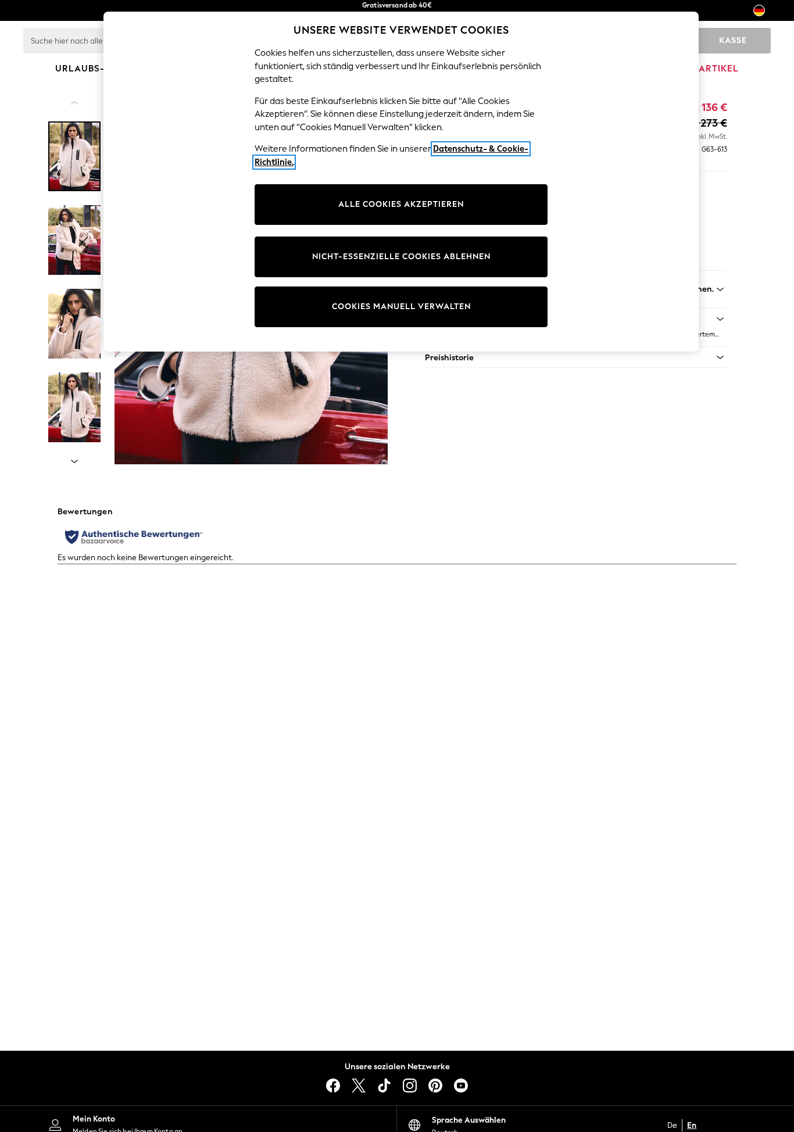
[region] (401, 182)
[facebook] (333, 1085)
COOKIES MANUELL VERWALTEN (401, 306)
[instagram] (410, 1085)
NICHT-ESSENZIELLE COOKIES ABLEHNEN (401, 256)
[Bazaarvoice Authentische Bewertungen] (133, 537)
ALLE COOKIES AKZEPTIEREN (401, 204)
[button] (576, 357)
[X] (358, 1085)
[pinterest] (435, 1085)
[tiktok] (384, 1085)
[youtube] (461, 1085)
